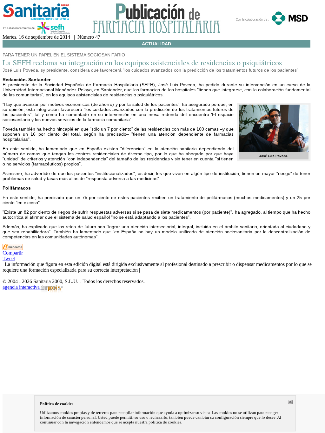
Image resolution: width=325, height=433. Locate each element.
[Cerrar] (290, 401)
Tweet (9, 258)
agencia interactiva (22, 287)
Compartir (13, 252)
